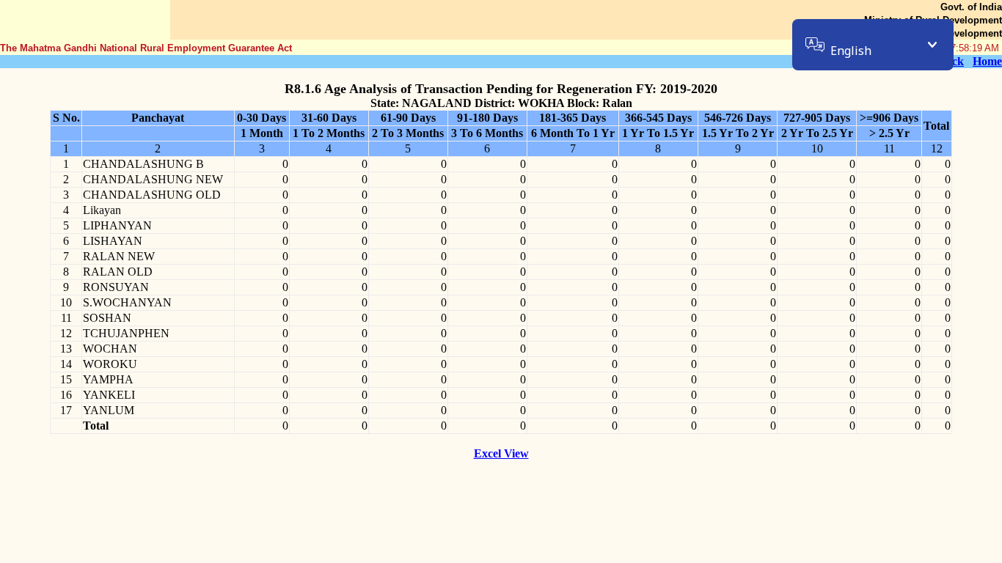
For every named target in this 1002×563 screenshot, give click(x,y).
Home (987, 61)
